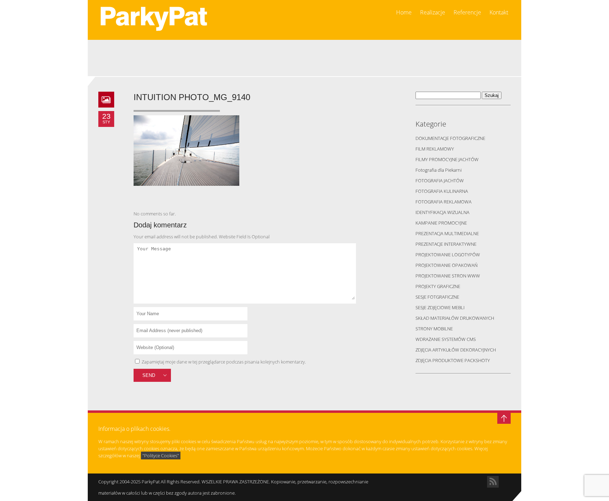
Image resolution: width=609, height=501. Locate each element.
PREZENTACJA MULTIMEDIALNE (447, 233)
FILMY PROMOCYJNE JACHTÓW (447, 159)
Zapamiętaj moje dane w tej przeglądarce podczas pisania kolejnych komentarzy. (224, 362)
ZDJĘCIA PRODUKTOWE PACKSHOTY (453, 360)
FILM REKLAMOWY (435, 149)
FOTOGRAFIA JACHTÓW (440, 180)
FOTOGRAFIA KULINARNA (442, 191)
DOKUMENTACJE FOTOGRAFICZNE (450, 138)
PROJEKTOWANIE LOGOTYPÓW (448, 254)
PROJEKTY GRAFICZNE (438, 286)
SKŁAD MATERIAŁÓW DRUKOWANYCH (455, 318)
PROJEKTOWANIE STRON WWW (448, 276)
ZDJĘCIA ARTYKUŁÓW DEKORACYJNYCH (456, 350)
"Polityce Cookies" (160, 455)
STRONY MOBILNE (434, 328)
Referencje (467, 12)
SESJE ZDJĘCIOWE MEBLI (440, 307)
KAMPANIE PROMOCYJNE (441, 223)
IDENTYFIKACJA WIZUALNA (442, 212)
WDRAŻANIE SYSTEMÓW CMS (446, 339)
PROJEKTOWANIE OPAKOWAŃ (447, 265)
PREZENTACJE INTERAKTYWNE (446, 244)
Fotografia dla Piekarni (439, 170)
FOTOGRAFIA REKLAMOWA (444, 201)
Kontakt (499, 12)
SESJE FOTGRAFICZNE (437, 297)
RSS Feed (493, 482)
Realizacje (432, 12)
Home (404, 12)
